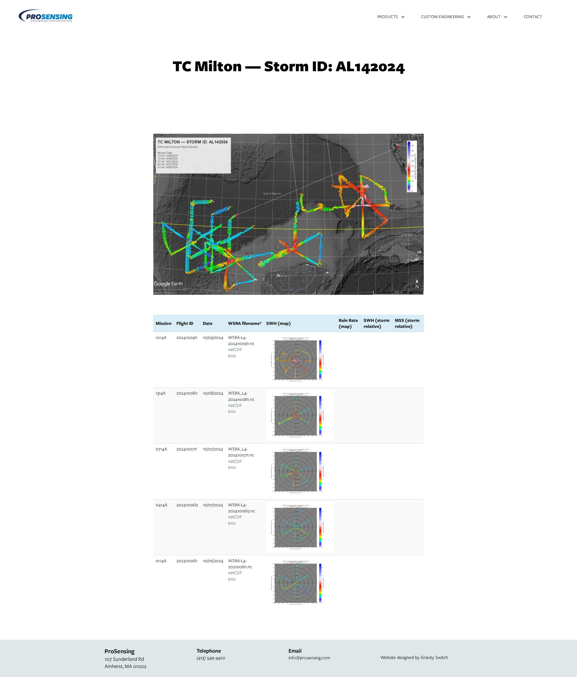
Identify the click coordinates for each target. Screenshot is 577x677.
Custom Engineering (442, 16)
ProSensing (45, 15)
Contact (533, 16)
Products (387, 16)
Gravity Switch (434, 657)
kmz (232, 355)
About (494, 16)
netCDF (235, 349)
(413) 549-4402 (211, 657)
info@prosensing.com (309, 657)
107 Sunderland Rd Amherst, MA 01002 (125, 662)
